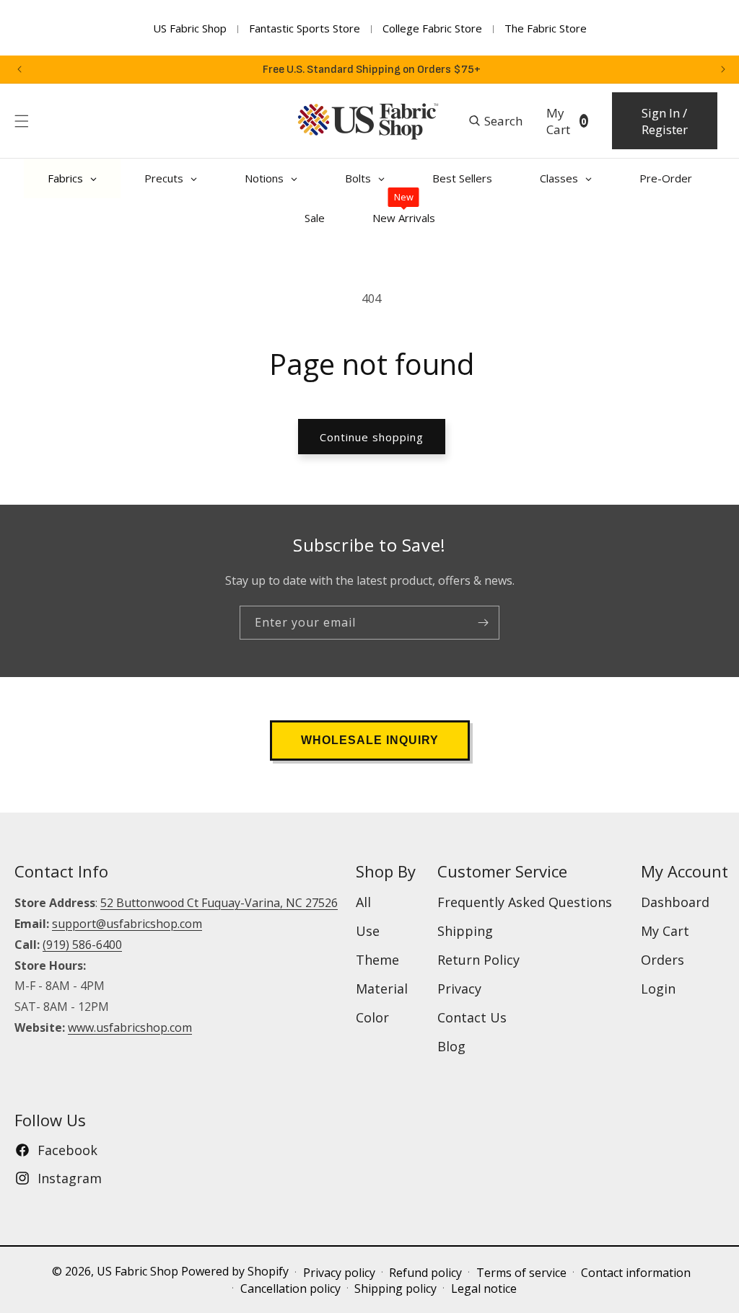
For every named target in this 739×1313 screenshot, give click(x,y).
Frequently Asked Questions (524, 902)
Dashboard (675, 902)
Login (658, 988)
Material (382, 988)
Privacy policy (339, 1273)
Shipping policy (395, 1288)
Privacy (459, 988)
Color (372, 1017)
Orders (662, 959)
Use (368, 931)
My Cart (665, 931)
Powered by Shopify (235, 1271)
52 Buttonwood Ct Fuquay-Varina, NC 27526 (219, 903)
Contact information (636, 1273)
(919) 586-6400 (82, 944)
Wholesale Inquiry (370, 740)
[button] (22, 121)
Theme (377, 959)
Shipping (465, 931)
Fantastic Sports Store (304, 28)
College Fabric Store (432, 28)
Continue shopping (372, 437)
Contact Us (472, 1017)
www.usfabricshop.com (130, 1027)
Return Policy (478, 959)
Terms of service (521, 1273)
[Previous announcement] (19, 69)
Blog (451, 1046)
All (363, 902)
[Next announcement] (723, 69)
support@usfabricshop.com (127, 924)
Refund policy (425, 1273)
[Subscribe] (483, 623)
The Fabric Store (545, 28)
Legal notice (484, 1288)
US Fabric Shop (190, 28)
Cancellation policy (290, 1288)
